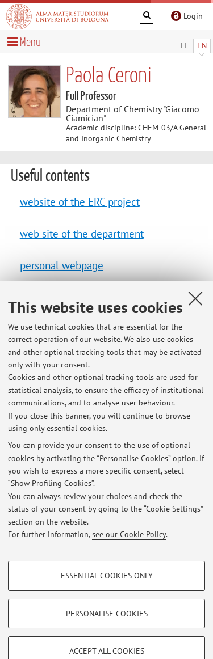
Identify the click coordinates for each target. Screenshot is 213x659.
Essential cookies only (107, 576)
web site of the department (82, 233)
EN (202, 45)
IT (184, 45)
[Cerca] (146, 17)
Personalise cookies (107, 614)
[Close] (195, 298)
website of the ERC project (80, 202)
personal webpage (61, 265)
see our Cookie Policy (129, 534)
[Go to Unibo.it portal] (57, 16)
